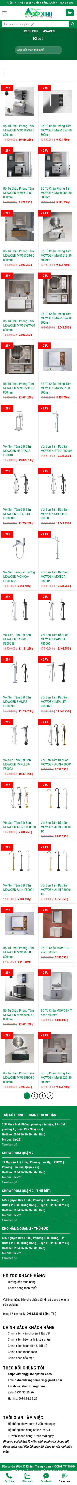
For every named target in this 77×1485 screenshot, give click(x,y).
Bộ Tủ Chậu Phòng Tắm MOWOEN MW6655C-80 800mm (18, 388)
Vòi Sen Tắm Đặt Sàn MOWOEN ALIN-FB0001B (19, 825)
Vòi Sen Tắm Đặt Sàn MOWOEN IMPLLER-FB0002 (17, 764)
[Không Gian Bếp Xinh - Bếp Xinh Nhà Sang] (38, 13)
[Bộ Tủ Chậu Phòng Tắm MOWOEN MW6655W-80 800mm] (57, 289)
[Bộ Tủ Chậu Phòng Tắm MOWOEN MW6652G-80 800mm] (57, 1048)
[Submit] (72, 24)
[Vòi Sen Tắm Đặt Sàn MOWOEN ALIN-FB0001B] (19, 798)
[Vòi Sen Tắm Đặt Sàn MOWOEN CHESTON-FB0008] (57, 485)
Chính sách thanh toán (22, 1352)
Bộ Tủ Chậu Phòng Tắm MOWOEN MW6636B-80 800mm (18, 255)
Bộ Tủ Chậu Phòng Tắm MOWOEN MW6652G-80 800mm (56, 1077)
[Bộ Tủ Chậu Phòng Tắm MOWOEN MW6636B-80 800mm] (19, 226)
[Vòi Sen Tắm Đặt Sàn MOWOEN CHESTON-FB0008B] (19, 485)
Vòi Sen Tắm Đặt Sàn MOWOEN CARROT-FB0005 (54, 639)
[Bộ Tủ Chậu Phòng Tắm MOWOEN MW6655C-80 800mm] (19, 359)
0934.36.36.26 (22, 1134)
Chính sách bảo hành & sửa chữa (29, 1339)
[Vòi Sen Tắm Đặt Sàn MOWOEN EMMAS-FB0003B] (19, 672)
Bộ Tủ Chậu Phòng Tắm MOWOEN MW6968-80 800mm (18, 952)
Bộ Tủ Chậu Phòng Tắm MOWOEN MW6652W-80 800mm (19, 325)
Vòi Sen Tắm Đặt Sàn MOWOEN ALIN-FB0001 (56, 762)
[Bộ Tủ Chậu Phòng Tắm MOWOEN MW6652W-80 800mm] (19, 293)
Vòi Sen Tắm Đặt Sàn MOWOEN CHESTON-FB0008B (17, 514)
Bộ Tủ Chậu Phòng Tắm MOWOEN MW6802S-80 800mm (18, 130)
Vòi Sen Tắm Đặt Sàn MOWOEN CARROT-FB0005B (17, 639)
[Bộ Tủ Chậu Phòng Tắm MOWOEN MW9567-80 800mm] (57, 359)
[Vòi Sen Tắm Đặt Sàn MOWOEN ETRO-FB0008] (57, 421)
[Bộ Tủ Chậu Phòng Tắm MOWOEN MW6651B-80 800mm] (57, 226)
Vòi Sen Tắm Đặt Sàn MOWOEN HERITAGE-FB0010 (17, 450)
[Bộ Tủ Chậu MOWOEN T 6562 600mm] (57, 986)
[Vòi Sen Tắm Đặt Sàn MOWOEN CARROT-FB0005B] (19, 610)
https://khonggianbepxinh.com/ (30, 1374)
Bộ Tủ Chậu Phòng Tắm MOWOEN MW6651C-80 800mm (18, 1077)
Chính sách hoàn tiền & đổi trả (27, 1346)
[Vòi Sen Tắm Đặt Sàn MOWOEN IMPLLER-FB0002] (19, 735)
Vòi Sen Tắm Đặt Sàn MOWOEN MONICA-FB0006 (54, 576)
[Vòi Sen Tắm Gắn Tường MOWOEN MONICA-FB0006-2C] (19, 547)
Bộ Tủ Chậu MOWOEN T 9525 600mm (56, 950)
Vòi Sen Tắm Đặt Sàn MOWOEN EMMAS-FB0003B (17, 701)
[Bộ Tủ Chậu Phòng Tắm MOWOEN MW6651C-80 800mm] (19, 1048)
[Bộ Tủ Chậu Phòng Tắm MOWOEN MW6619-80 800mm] (19, 164)
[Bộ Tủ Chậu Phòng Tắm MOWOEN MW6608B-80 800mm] (57, 164)
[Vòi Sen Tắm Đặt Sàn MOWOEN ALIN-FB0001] (57, 735)
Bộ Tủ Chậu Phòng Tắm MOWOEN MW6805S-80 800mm (18, 1015)
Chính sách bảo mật (21, 1358)
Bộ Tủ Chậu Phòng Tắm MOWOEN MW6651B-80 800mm (56, 255)
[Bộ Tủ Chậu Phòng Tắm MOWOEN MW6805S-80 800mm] (19, 986)
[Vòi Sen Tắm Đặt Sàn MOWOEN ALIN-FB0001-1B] (57, 860)
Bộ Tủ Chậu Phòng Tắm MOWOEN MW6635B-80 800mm (56, 130)
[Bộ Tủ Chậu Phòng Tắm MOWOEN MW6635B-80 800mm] (57, 101)
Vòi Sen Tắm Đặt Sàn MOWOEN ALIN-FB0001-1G (19, 889)
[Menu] (4, 13)
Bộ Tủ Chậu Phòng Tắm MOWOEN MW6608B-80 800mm (56, 192)
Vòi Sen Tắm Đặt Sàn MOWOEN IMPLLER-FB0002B (54, 701)
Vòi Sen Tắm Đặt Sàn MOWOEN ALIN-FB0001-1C (56, 827)
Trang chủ (30, 31)
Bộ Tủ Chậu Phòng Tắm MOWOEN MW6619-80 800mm (18, 192)
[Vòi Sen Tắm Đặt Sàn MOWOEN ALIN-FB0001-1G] (19, 860)
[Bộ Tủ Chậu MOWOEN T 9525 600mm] (57, 923)
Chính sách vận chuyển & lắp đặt (29, 1333)
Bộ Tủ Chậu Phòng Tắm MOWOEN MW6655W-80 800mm (56, 318)
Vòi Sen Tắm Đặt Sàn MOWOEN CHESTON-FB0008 (54, 514)
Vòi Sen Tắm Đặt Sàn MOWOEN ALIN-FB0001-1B (56, 889)
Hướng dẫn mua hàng (22, 1282)
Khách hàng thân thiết (22, 1288)
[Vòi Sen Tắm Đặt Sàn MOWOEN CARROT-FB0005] (57, 610)
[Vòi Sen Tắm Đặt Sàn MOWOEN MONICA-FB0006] (57, 547)
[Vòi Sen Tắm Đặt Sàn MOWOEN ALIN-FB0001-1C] (57, 798)
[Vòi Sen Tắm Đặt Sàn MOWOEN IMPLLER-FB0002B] (57, 672)
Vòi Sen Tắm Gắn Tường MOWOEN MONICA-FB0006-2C (19, 576)
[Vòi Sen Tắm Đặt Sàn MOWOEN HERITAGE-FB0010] (19, 421)
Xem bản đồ (9, 1144)
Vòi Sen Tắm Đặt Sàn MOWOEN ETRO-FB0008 (56, 448)
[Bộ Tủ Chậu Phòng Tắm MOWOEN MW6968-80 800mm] (19, 923)
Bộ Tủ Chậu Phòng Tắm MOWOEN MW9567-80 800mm (56, 388)
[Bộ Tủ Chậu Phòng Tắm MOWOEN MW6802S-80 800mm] (19, 101)
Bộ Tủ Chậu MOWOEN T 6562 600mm (56, 1013)
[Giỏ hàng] (70, 13)
